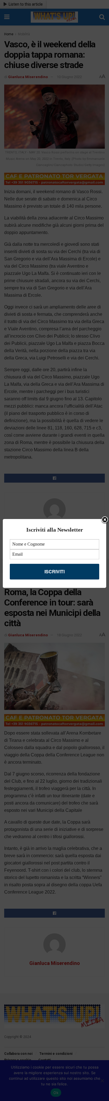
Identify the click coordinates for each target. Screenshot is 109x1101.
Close (105, 520)
